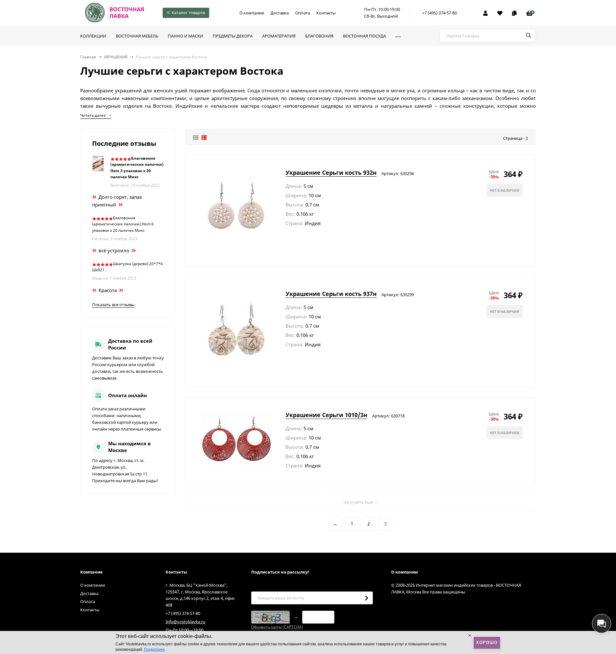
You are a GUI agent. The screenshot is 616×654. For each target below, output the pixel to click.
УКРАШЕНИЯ (116, 57)
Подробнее (154, 649)
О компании (251, 13)
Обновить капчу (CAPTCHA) (277, 627)
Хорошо (487, 642)
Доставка (279, 13)
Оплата (302, 13)
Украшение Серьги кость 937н (331, 294)
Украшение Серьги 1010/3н (326, 415)
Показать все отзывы (113, 304)
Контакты (326, 13)
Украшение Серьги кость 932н (331, 172)
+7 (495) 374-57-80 (439, 13)
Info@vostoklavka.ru (185, 622)
